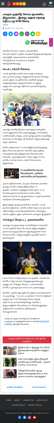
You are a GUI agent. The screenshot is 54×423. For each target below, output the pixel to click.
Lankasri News (27, 413)
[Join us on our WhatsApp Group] (36, 42)
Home (8, 400)
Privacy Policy (35, 405)
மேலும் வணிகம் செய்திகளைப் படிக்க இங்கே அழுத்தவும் (27, 339)
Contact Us (28, 400)
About (17, 400)
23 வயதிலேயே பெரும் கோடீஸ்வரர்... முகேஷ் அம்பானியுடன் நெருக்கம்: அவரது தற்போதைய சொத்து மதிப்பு (35, 173)
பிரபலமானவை (39, 387)
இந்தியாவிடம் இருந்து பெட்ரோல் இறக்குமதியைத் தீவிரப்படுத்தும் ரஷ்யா (34, 350)
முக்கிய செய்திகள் (15, 387)
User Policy (42, 400)
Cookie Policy (18, 405)
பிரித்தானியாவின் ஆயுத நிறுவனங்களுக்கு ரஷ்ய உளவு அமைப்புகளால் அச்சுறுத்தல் (32, 373)
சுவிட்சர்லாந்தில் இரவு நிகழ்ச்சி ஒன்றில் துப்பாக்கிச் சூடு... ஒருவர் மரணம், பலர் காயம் (34, 362)
